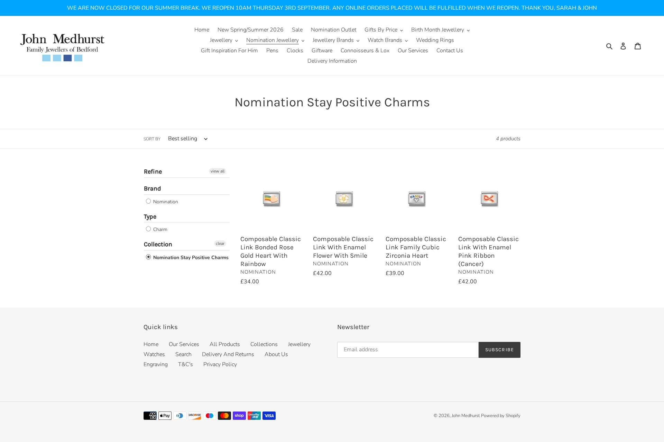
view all (217, 171)
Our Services (184, 344)
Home (151, 344)
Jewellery (299, 344)
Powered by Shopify (500, 416)
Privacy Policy (220, 364)
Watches (154, 354)
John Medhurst (466, 416)
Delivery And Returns (228, 354)
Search (183, 354)
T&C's (185, 364)
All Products (225, 344)
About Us (276, 354)
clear (220, 243)
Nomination (165, 201)
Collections (264, 344)
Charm (159, 229)
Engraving (156, 364)
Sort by (152, 139)
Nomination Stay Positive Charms (190, 257)
